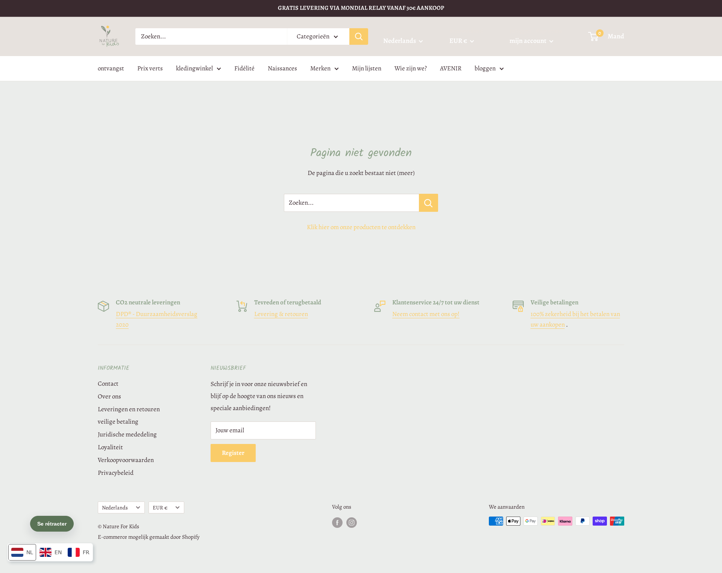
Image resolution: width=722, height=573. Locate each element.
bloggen (485, 68)
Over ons (109, 396)
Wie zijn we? (410, 68)
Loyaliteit (110, 447)
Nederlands (115, 507)
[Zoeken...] (428, 203)
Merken (320, 68)
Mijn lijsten (366, 68)
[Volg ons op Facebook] (337, 522)
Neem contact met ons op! (426, 314)
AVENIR (450, 68)
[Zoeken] (358, 36)
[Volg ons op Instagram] (351, 522)
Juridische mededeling (127, 434)
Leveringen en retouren (129, 409)
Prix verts (150, 68)
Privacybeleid (115, 472)
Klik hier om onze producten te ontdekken (361, 227)
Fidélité (244, 68)
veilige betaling (118, 421)
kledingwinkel (194, 68)
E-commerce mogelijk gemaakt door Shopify (149, 537)
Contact (108, 383)
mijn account (529, 40)
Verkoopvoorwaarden (126, 460)
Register (233, 452)
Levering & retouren (281, 314)
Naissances (282, 68)
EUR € (160, 507)
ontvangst (111, 68)
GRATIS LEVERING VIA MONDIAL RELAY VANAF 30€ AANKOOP (361, 8)
